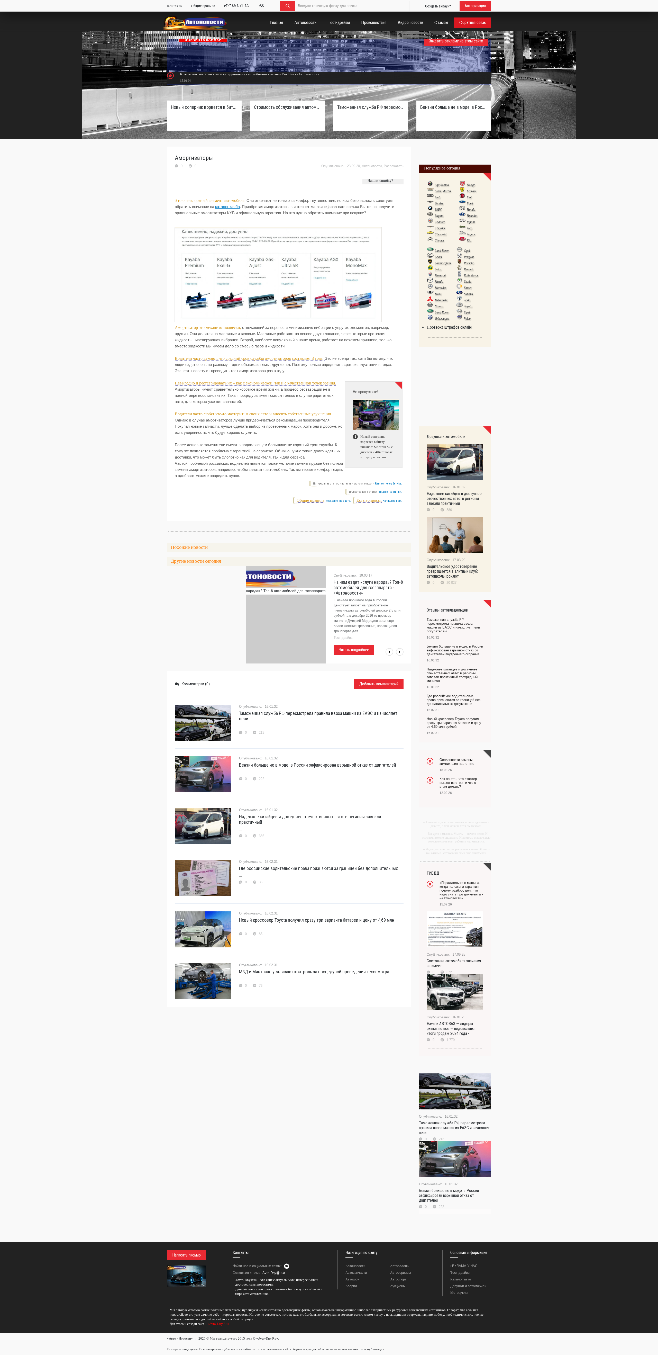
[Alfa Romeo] (430, 185)
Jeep (469, 228)
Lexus (438, 257)
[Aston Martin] (430, 191)
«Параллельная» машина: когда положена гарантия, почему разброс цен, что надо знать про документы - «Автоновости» (461, 890)
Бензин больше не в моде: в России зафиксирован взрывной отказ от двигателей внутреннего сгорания (453, 107)
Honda (471, 209)
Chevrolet (440, 234)
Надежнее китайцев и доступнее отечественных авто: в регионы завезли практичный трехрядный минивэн (452, 675)
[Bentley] (430, 203)
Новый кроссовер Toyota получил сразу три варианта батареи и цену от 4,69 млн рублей (454, 723)
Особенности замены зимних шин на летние (457, 762)
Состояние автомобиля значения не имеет (454, 963)
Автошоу (352, 1279)
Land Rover (442, 251)
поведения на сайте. (338, 500)
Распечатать (394, 166)
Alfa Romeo (442, 185)
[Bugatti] (430, 215)
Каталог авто (460, 1279)
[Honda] (462, 209)
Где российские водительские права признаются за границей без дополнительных (318, 868)
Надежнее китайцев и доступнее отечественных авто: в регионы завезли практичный (310, 819)
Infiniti (471, 222)
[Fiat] (462, 197)
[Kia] (462, 240)
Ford (470, 203)
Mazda (439, 281)
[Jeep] (462, 228)
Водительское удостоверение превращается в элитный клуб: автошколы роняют (452, 571)
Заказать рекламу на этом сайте (456, 41)
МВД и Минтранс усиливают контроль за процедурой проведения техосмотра (314, 971)
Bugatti (439, 216)
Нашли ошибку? (380, 181)
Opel (467, 251)
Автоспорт (398, 1279)
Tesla (467, 300)
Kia (469, 240)
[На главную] (195, 24)
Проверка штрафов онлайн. (449, 327)
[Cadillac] (430, 222)
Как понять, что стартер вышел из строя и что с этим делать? (458, 782)
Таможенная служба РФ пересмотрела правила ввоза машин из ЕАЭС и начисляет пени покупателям (370, 107)
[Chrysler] (430, 228)
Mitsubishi (441, 300)
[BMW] (430, 209)
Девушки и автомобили (468, 1286)
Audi (437, 197)
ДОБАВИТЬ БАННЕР (203, 40)
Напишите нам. (392, 500)
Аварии (351, 1286)
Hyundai (472, 216)
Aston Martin (443, 191)
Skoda (467, 281)
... (168, 1331)
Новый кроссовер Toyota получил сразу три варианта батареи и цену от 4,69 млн (316, 920)
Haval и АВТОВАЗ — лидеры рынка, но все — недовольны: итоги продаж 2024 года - (451, 1028)
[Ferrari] (462, 191)
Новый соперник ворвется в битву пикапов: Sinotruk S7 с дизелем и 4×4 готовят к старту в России (204, 107)
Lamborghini (443, 263)
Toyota (468, 306)
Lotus (438, 269)
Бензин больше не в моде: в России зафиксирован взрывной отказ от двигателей (317, 765)
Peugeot (469, 257)
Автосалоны (399, 1266)
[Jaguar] (462, 234)
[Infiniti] (462, 222)
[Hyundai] (462, 215)
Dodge (471, 185)
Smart (467, 288)
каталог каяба (227, 207)
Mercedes (440, 288)
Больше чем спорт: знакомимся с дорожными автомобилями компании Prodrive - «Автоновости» (249, 74)
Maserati (440, 275)
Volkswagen (442, 318)
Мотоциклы (459, 1293)
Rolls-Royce (471, 275)
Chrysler (440, 228)
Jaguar (471, 234)
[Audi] (430, 197)
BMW (438, 209)
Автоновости (372, 166)
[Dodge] (462, 185)
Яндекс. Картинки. (390, 491)
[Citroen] (430, 240)
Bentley (439, 203)
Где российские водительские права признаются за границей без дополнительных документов (453, 700)
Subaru (468, 294)
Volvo (467, 318)
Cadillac (440, 222)
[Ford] (462, 203)
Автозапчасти (356, 1273)
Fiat (469, 197)
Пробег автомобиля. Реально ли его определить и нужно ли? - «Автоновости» (368, 587)
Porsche (469, 263)
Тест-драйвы (460, 1273)
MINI (438, 294)
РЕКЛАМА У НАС (463, 1266)
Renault (468, 269)
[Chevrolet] (430, 234)
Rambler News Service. (388, 483)
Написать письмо (186, 1255)
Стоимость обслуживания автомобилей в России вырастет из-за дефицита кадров (287, 107)
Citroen (439, 240)
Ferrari (471, 191)
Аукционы (397, 1286)
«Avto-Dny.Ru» (218, 1324)
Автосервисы (400, 1273)
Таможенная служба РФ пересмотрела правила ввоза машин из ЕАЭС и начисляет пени (318, 716)
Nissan (439, 306)
